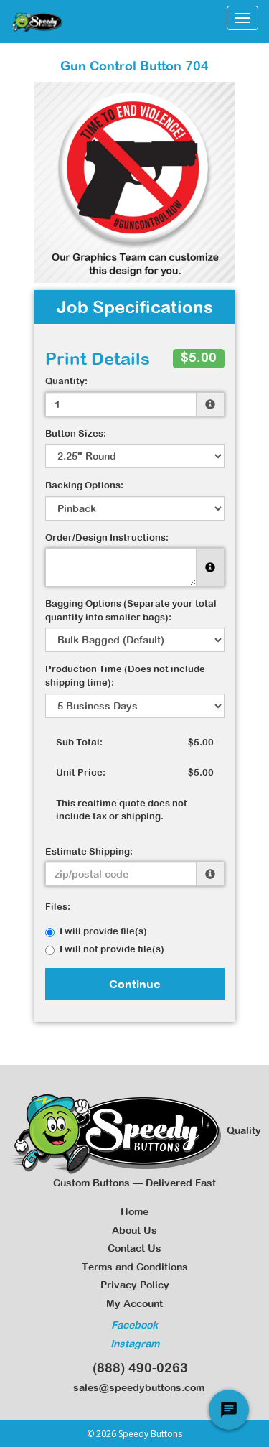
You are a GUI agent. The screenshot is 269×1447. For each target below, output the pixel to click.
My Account (134, 1303)
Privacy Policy (134, 1284)
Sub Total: (79, 742)
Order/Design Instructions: (107, 537)
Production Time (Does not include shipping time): (125, 676)
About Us (134, 1230)
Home (134, 1211)
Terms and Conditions (135, 1266)
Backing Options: (84, 485)
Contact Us (134, 1248)
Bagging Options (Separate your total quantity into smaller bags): (131, 610)
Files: (57, 906)
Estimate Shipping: (89, 851)
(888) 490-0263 (136, 1367)
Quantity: (66, 381)
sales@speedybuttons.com (135, 1387)
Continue (135, 983)
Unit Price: (80, 772)
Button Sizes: (75, 433)
